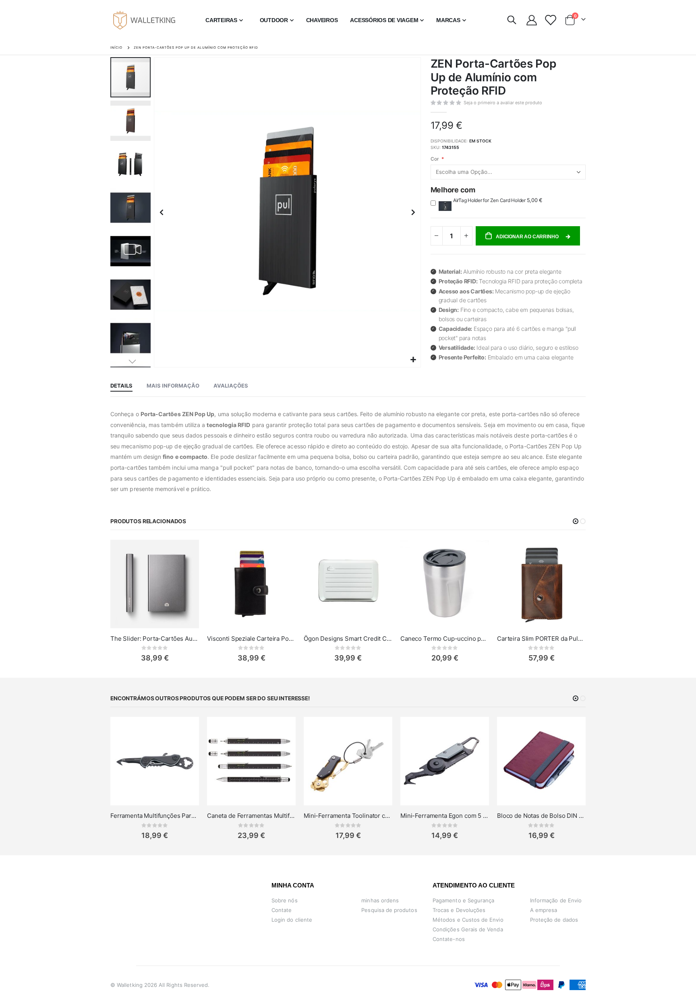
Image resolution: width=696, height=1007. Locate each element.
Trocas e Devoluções (459, 910)
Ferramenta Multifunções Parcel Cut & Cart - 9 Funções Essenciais (154, 815)
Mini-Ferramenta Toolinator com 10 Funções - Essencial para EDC (348, 815)
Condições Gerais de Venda (468, 929)
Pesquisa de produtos (389, 910)
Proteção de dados (554, 919)
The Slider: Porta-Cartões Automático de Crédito (154, 638)
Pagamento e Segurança (463, 900)
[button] (413, 360)
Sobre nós (284, 900)
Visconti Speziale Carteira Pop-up (251, 638)
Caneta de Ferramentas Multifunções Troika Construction (251, 815)
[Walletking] (144, 20)
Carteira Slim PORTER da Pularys (541, 638)
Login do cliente (291, 919)
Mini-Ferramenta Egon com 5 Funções (444, 815)
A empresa (543, 910)
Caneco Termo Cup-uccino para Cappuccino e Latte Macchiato (444, 638)
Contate (281, 910)
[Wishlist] (550, 20)
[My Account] (531, 20)
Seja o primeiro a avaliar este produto (503, 102)
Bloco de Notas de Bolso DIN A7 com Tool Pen (541, 815)
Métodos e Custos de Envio (468, 919)
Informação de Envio (556, 900)
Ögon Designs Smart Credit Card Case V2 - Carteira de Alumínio (348, 638)
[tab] (121, 386)
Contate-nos (449, 939)
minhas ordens (380, 900)
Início (116, 47)
